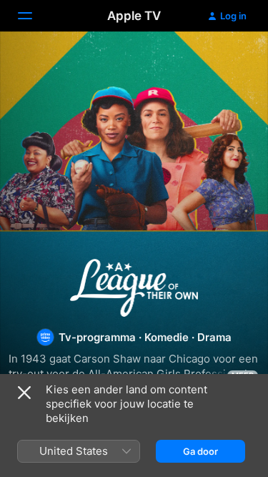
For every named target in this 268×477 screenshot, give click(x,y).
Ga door (200, 451)
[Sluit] (24, 392)
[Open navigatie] (33, 15)
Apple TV (134, 16)
